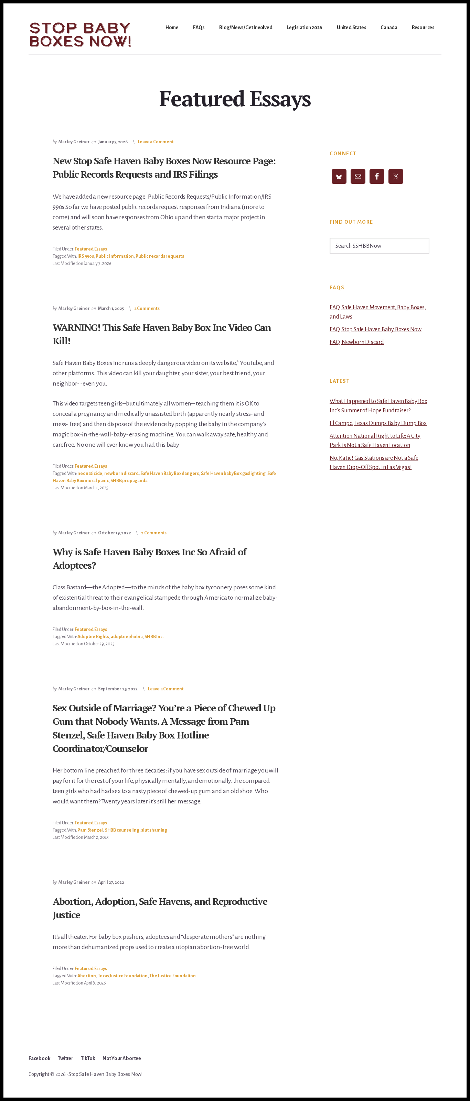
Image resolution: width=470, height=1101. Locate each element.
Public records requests (160, 256)
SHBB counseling (122, 830)
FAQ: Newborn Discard (357, 342)
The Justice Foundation (172, 976)
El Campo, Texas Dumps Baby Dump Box (378, 423)
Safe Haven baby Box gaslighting (233, 473)
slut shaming (154, 830)
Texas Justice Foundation (122, 976)
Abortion (86, 976)
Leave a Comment (156, 142)
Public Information (114, 256)
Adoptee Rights (93, 636)
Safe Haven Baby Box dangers (169, 473)
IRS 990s (85, 256)
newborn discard (121, 473)
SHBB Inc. (154, 636)
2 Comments (147, 308)
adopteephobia (126, 636)
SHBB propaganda (128, 480)
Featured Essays (91, 249)
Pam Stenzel (90, 830)
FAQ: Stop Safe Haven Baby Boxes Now (375, 329)
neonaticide (89, 473)
